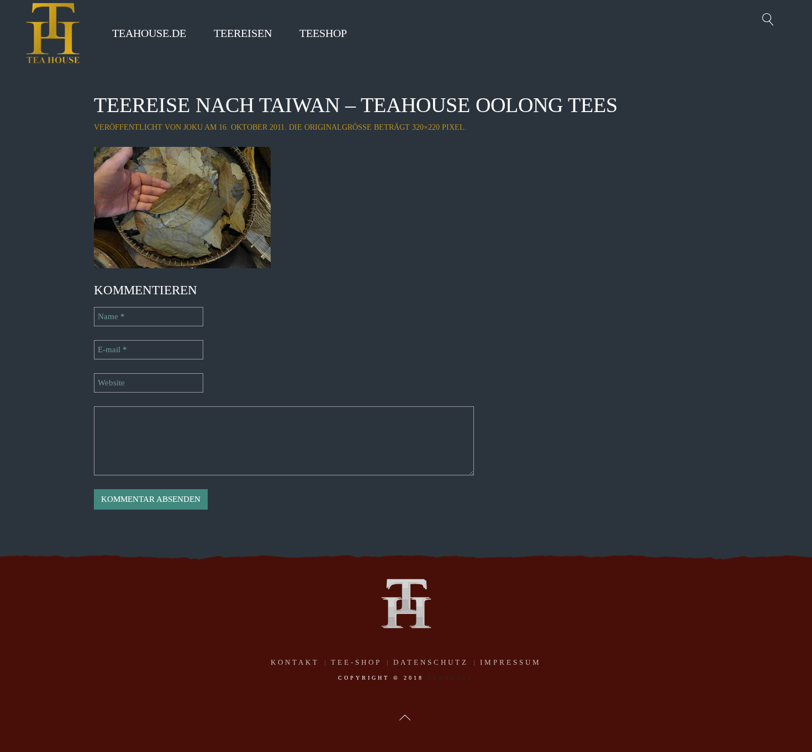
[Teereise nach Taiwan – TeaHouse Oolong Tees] (182, 206)
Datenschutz (430, 662)
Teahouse (451, 678)
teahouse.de (149, 33)
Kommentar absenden (151, 499)
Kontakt (295, 662)
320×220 (426, 127)
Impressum (510, 662)
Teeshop (323, 33)
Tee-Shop (356, 662)
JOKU (193, 127)
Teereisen (243, 33)
